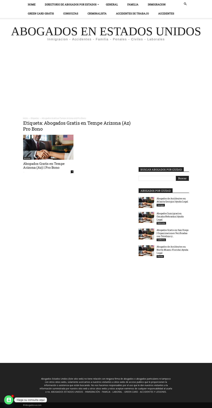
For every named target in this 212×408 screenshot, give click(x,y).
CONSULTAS (70, 13)
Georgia (161, 205)
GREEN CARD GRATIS (41, 13)
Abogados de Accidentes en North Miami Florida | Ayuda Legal (172, 249)
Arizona (27, 158)
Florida (160, 256)
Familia (132, 4)
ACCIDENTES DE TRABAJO (132, 13)
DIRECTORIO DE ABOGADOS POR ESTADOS (71, 4)
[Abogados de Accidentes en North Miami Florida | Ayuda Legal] (146, 250)
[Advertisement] (106, 72)
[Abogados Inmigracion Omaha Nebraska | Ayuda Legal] (146, 217)
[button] (185, 4)
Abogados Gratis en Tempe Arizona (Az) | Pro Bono (44, 165)
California (161, 240)
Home (32, 4)
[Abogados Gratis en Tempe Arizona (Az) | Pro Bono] (48, 147)
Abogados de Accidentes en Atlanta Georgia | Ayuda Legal (172, 200)
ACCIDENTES (166, 13)
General (112, 4)
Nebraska (161, 223)
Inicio (25, 118)
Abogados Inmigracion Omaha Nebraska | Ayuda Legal (170, 216)
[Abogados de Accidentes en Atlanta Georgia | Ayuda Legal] (146, 202)
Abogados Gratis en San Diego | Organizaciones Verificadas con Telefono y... (173, 233)
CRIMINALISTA (97, 13)
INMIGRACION (157, 4)
